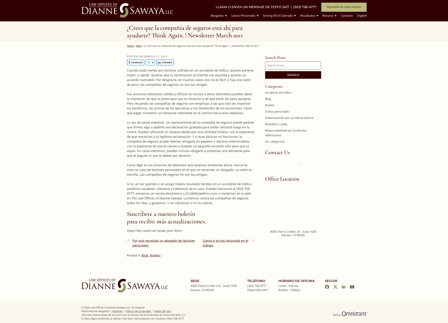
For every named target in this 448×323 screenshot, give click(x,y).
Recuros (328, 16)
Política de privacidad (139, 311)
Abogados (217, 16)
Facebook (135, 62)
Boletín (155, 255)
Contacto (347, 16)
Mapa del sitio (163, 311)
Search (293, 75)
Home (130, 46)
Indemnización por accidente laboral (289, 118)
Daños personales (277, 111)
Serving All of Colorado (278, 16)
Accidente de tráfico (278, 93)
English (362, 16)
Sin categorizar (275, 141)
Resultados (307, 16)
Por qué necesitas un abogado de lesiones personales (163, 242)
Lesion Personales (243, 16)
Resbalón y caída (276, 124)
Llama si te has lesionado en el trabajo (225, 242)
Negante (117, 311)
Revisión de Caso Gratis (344, 7)
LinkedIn (164, 62)
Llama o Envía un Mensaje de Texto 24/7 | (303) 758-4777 (266, 7)
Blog (138, 46)
